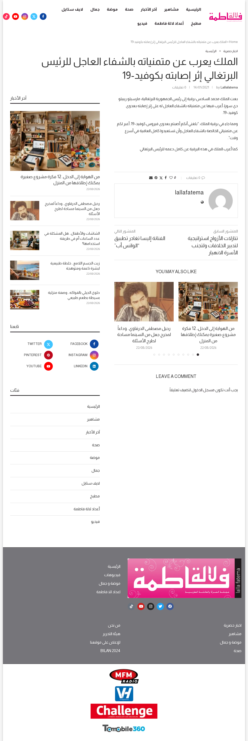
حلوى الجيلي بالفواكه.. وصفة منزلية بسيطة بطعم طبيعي (74, 295)
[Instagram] (24, 16)
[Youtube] (15, 16)
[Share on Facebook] (166, 178)
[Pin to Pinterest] (156, 178)
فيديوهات (112, 575)
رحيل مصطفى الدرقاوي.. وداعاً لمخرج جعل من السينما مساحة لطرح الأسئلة (144, 334)
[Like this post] (171, 178)
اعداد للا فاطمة (108, 592)
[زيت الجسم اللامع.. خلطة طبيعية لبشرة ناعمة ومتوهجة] (24, 270)
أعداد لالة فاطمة (169, 23)
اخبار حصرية (232, 625)
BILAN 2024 (110, 651)
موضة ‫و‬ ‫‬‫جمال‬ (109, 583)
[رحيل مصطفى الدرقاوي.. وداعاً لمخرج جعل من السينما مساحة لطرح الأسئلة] (144, 301)
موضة (112, 9)
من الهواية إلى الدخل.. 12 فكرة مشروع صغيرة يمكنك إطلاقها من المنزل (208, 334)
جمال (95, 9)
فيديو (142, 23)
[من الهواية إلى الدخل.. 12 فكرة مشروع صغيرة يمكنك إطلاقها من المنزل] (208, 301)
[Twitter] (34, 16)
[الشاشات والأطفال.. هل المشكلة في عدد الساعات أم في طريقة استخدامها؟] (24, 240)
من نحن (114, 625)
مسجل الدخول (203, 390)
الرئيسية (193, 9)
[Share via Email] (151, 178)
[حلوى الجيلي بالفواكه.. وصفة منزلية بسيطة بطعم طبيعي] (24, 299)
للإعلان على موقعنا (105, 642)
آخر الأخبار (149, 9)
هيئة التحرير (111, 634)
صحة (129, 9)
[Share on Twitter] (161, 178)
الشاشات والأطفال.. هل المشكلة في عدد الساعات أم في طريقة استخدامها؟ (72, 238)
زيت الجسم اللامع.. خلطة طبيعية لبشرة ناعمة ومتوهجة (75, 265)
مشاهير (171, 9)
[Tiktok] (6, 16)
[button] (121, 318)
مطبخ (196, 23)
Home (233, 42)
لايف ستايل (72, 9)
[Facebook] (43, 16)
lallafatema (229, 87)
